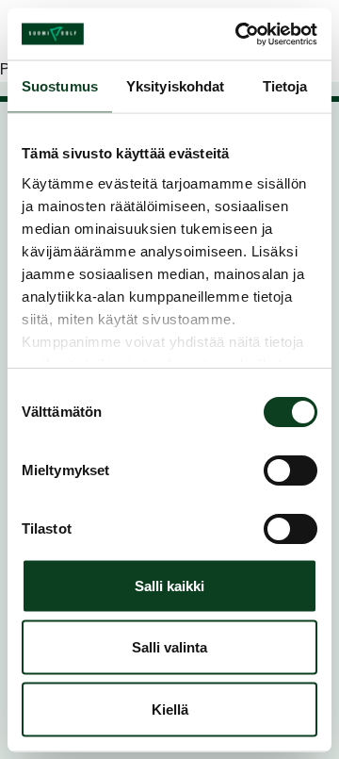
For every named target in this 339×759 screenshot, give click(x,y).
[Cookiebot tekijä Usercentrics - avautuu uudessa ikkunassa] (239, 34)
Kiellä (170, 709)
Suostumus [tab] (60, 86)
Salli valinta (169, 647)
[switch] (290, 470)
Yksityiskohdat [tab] (175, 86)
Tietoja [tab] (285, 86)
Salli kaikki (169, 585)
